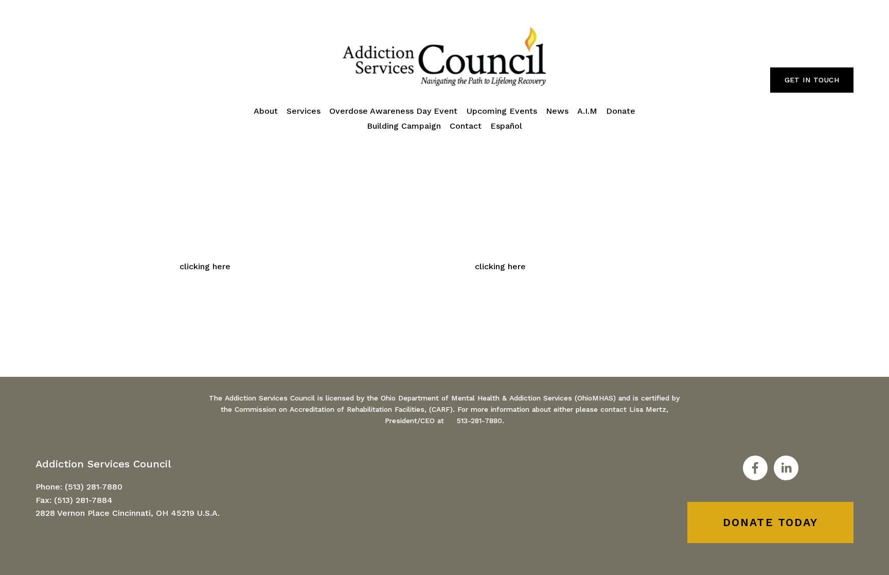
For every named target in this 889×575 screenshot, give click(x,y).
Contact (466, 126)
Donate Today (770, 522)
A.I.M (587, 111)
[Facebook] (755, 468)
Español (506, 126)
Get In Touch (812, 80)
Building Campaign (404, 126)
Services (304, 111)
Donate (620, 111)
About (266, 111)
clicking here (205, 266)
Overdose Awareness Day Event (393, 111)
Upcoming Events (502, 111)
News (557, 111)
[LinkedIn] (786, 468)
